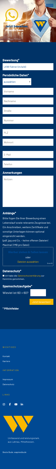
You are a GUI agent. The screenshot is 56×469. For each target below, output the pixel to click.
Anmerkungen (12, 172)
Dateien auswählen (28, 261)
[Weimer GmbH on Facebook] (10, 404)
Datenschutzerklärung (29, 275)
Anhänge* (9, 213)
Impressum (8, 379)
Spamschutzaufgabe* (17, 286)
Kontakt (6, 356)
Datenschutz (8, 384)
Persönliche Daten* (16, 75)
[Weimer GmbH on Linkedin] (21, 404)
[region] (28, 21)
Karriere (6, 361)
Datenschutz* (12, 271)
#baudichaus (14, 30)
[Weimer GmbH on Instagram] (4, 404)
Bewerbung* (11, 60)
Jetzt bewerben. (16, 26)
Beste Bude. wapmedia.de (14, 452)
